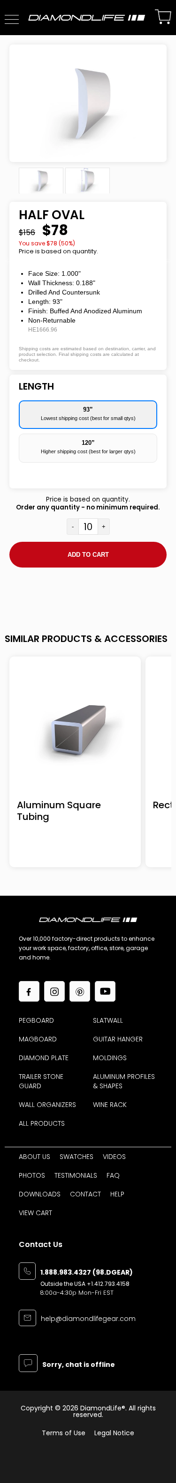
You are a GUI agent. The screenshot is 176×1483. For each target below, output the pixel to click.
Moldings (110, 1057)
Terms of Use (63, 1433)
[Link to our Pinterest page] (79, 991)
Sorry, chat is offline (78, 1365)
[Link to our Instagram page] (54, 991)
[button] (12, 19)
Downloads (40, 1194)
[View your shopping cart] (163, 17)
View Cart (35, 1212)
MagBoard (38, 1039)
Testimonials (75, 1175)
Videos (114, 1156)
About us (34, 1156)
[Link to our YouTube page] (105, 991)
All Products (42, 1123)
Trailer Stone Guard (41, 1081)
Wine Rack (110, 1104)
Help (117, 1194)
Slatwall (108, 1020)
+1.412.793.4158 (108, 1284)
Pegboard (36, 1020)
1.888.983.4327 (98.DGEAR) (86, 1273)
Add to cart (88, 554)
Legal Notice (114, 1433)
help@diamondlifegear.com (88, 1319)
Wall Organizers (47, 1104)
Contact (85, 1194)
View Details (75, 730)
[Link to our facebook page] (29, 991)
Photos (32, 1175)
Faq (113, 1175)
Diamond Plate (44, 1057)
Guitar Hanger (118, 1039)
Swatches (76, 1156)
